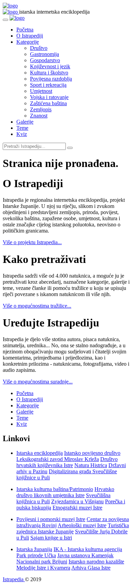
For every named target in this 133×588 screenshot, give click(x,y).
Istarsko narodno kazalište (96, 561)
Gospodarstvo (45, 60)
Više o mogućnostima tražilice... (37, 306)
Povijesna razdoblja (51, 79)
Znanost (38, 115)
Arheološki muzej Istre (82, 525)
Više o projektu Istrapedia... (32, 242)
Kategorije (27, 42)
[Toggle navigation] (5, 20)
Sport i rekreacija (48, 85)
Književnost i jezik (50, 66)
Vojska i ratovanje (49, 97)
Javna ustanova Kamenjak (85, 555)
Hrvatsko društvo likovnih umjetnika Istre (65, 492)
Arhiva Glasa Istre (90, 568)
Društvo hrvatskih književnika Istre (67, 462)
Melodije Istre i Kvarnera (43, 568)
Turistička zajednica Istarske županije (72, 528)
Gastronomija (44, 54)
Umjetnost (41, 91)
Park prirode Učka (36, 555)
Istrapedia (14, 579)
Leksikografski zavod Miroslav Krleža (57, 459)
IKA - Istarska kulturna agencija (88, 549)
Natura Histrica (90, 465)
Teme (22, 128)
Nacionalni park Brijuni (41, 561)
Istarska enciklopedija (39, 453)
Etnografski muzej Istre (77, 507)
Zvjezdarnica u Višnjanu (77, 501)
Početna (24, 29)
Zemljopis (40, 109)
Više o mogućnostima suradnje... (38, 381)
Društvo (38, 48)
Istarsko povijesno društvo (92, 453)
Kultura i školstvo (49, 72)
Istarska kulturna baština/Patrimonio (54, 489)
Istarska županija (34, 549)
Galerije (24, 122)
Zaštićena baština (48, 103)
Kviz (21, 134)
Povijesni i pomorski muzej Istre (50, 519)
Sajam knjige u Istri (51, 538)
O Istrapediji (29, 36)
